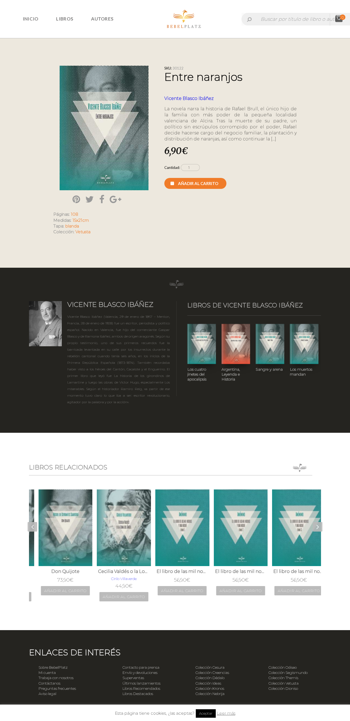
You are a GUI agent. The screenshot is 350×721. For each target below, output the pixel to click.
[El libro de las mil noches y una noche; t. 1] (175, 527)
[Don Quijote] (58, 527)
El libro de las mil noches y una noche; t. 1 (175, 571)
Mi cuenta (47, 672)
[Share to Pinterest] (76, 199)
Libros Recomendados (141, 688)
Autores (102, 19)
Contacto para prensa (140, 667)
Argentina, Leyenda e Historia (230, 374)
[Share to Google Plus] (115, 199)
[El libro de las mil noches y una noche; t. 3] (292, 527)
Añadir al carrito (198, 183)
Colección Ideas (208, 683)
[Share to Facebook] (101, 199)
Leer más (226, 713)
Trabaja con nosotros (56, 678)
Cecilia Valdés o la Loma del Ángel (116, 571)
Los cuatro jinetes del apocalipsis (196, 374)
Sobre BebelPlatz (53, 667)
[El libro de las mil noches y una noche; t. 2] (234, 527)
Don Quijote (58, 571)
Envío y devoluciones (140, 672)
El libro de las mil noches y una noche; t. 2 (233, 571)
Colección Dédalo (210, 678)
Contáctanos (49, 683)
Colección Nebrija (210, 693)
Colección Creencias (212, 672)
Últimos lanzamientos (141, 683)
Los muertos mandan (301, 372)
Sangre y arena (269, 369)
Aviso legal (47, 693)
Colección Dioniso (283, 688)
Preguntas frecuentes (57, 688)
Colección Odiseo (283, 667)
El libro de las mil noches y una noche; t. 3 (292, 571)
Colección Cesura (210, 667)
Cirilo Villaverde (117, 578)
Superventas (133, 678)
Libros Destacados (137, 693)
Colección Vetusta (284, 683)
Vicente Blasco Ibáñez (189, 98)
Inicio (31, 19)
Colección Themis (283, 678)
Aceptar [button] (205, 713)
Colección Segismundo (288, 672)
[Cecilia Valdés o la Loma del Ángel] (117, 527)
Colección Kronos (210, 688)
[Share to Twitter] (89, 199)
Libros (64, 19)
